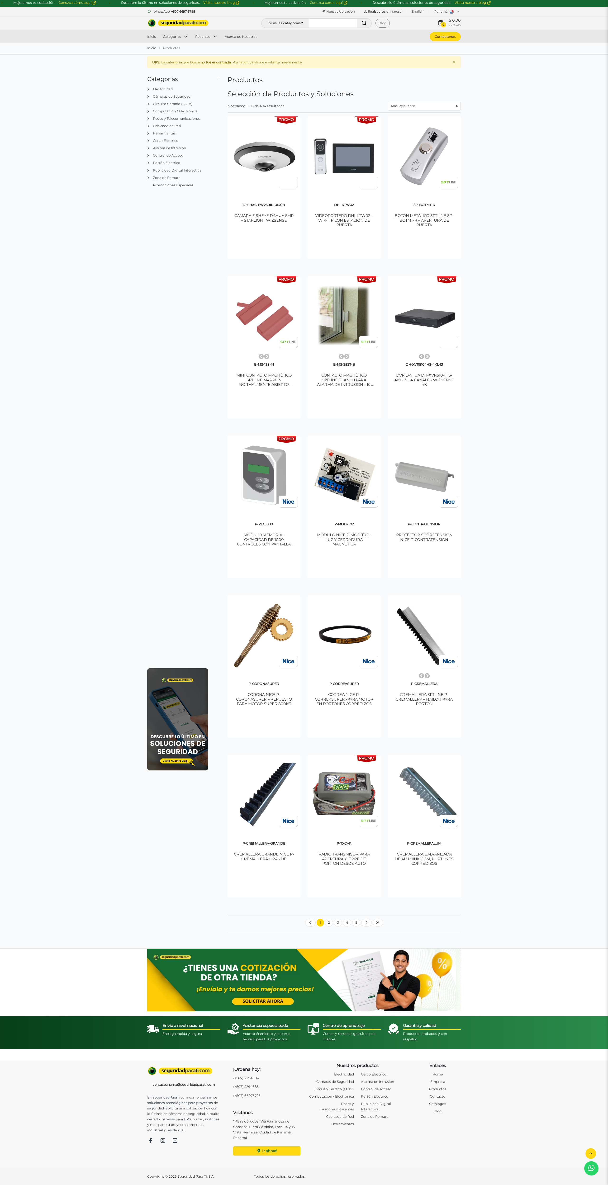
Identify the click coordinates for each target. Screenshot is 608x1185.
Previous (261, 356)
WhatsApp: (174, 11)
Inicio (151, 36)
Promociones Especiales (173, 185)
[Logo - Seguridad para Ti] (178, 23)
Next (266, 356)
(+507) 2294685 (246, 1087)
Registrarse (376, 11)
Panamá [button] (441, 11)
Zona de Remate (374, 1116)
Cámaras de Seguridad (335, 1082)
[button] (590, 1153)
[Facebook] (150, 1141)
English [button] (417, 11)
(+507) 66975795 (247, 1096)
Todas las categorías (284, 23)
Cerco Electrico (373, 1074)
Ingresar (396, 11)
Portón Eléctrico (374, 1096)
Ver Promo (266, 231)
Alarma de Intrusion (377, 1082)
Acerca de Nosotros (241, 36)
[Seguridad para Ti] (183, 1071)
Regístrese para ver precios (426, 231)
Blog (383, 23)
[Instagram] (163, 1141)
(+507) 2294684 (246, 1078)
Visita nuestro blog (471, 2)
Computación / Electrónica (331, 1096)
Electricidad (344, 1074)
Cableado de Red (340, 1116)
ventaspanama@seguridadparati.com (184, 1084)
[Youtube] (175, 1141)
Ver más (264, 243)
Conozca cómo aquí (327, 2)
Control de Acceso (376, 1089)
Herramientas (342, 1124)
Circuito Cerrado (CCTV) (334, 1089)
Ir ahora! (269, 1151)
